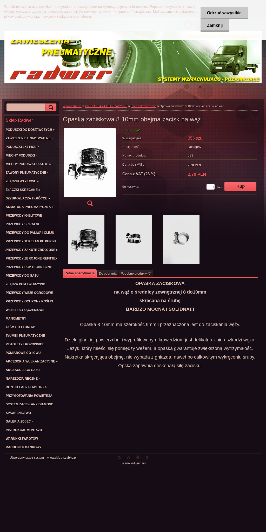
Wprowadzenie (72, 106)
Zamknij (215, 25)
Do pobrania (108, 273)
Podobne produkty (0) (136, 273)
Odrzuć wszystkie (224, 13)
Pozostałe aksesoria (143, 106)
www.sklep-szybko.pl (62, 457)
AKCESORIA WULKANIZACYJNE (106, 106)
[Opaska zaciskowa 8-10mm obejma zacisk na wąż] (90, 168)
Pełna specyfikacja (80, 273)
